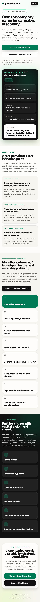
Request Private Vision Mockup (16, 288)
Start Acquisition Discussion (20, 576)
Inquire (34, 3)
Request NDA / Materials (20, 583)
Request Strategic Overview (20, 54)
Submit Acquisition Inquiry (20, 47)
